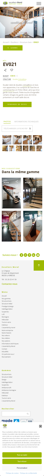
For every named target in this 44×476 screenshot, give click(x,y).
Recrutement (6, 357)
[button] (40, 426)
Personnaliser (22, 468)
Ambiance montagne (9, 390)
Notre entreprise (7, 330)
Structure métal (7, 304)
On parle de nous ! (8, 354)
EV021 (10, 64)
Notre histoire (6, 333)
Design (4, 380)
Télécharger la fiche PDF (16, 128)
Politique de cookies (12, 473)
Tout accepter (22, 455)
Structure (7, 79)
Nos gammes (6, 299)
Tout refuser (22, 461)
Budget (6, 76)
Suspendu (5, 312)
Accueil (6, 42)
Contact (4, 349)
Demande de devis (17, 104)
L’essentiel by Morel (8, 346)
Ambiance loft (6, 388)
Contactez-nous (9, 283)
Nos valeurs (6, 335)
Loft (3, 314)
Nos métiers (6, 338)
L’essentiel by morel (8, 328)
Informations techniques (10, 344)
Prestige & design (8, 306)
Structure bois (26, 42)
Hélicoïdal (5, 320)
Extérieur (5, 325)
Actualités (5, 352)
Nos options (6, 341)
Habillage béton (7, 309)
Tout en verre (6, 322)
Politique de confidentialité (28, 473)
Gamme (14, 48)
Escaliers (14, 42)
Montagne (5, 317)
